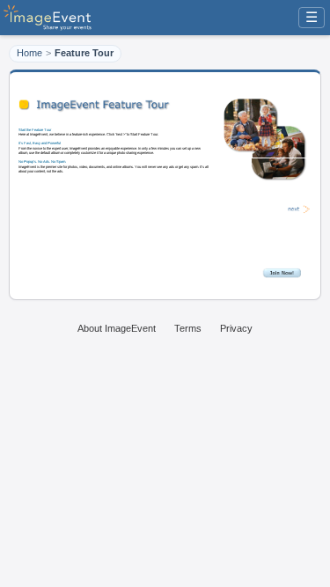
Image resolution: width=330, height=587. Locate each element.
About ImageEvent (116, 328)
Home (29, 53)
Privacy (236, 328)
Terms (188, 328)
